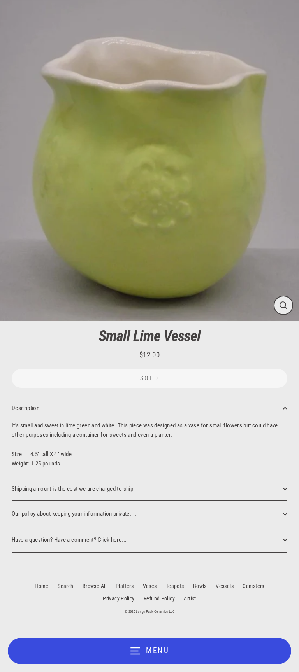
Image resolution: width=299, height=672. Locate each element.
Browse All (95, 586)
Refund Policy (159, 598)
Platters (125, 586)
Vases (150, 586)
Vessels (225, 586)
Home (42, 586)
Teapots (175, 586)
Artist (190, 598)
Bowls (200, 586)
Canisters (253, 586)
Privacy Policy (118, 598)
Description (25, 407)
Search (65, 586)
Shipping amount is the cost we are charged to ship (72, 488)
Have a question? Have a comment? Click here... (69, 539)
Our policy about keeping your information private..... (75, 513)
